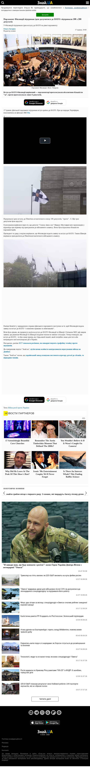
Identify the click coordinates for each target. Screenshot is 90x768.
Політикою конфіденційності (76, 8)
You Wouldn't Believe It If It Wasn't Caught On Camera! (72, 443)
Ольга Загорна (10, 29)
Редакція (5, 746)
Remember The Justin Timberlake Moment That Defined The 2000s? (45, 443)
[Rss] (31, 712)
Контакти (5, 750)
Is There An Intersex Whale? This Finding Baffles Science (72, 474)
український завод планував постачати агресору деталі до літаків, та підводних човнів (44, 356)
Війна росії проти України (18, 407)
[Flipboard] (53, 712)
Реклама (5, 743)
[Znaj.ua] (45, 3)
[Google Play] (52, 722)
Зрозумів (45, 15)
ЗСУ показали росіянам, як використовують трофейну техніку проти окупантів (40, 344)
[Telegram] (36, 712)
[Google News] (47, 712)
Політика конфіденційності (12, 739)
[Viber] (42, 712)
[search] (2, 2)
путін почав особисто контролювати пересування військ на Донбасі (42, 350)
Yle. (28, 112)
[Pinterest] (59, 712)
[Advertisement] (45, 306)
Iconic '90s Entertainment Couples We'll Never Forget (45, 474)
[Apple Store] (37, 722)
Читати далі (45, 699)
